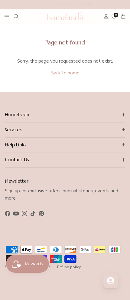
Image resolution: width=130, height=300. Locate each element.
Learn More (104, 7)
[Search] (20, 16)
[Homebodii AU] (65, 16)
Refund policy (69, 267)
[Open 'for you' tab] (110, 280)
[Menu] (6, 16)
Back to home (65, 73)
